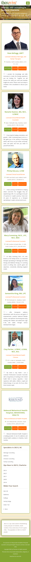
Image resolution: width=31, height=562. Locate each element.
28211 (5, 476)
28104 (5, 482)
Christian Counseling (8, 458)
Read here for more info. (15, 556)
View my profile (22, 68)
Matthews (6, 494)
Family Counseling (8, 461)
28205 (5, 479)
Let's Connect (8, 68)
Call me (15, 68)
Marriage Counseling (8, 453)
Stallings (5, 498)
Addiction (5, 456)
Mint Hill (5, 491)
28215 (5, 470)
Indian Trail (6, 505)
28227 (5, 473)
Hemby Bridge (7, 501)
